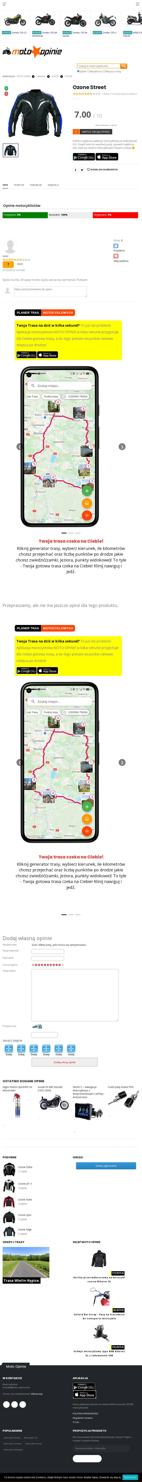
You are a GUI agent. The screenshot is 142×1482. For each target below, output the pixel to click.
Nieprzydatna (120, 261)
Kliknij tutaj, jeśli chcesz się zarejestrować (62, 944)
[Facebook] (75, 170)
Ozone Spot (24, 1215)
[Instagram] (22, 1404)
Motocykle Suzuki (33, 1443)
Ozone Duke (25, 1199)
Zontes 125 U (109, 32)
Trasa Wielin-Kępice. (21, 1280)
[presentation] (8, 113)
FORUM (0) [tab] (36, 184)
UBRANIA (40, 76)
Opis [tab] (5, 184)
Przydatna (119, 250)
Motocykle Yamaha (13, 1443)
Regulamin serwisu (83, 1417)
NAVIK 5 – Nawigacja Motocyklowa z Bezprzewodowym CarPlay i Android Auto (88, 1092)
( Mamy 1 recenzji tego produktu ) (119, 94)
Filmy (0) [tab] (19, 184)
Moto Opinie (23, 76)
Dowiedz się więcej (110, 1477)
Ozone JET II (25, 1183)
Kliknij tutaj (36, 1393)
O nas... (77, 1422)
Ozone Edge (25, 1229)
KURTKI (55, 76)
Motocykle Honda (12, 1437)
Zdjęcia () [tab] (53, 184)
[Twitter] (82, 170)
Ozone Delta (25, 1167)
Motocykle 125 (30, 1437)
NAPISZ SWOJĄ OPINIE (96, 131)
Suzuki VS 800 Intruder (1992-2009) (50, 1088)
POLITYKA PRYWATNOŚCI (85, 1413)
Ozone (68, 76)
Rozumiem (130, 1477)
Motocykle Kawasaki (13, 1449)
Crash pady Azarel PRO (121, 1087)
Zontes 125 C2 (19, 32)
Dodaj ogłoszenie (106, 1165)
